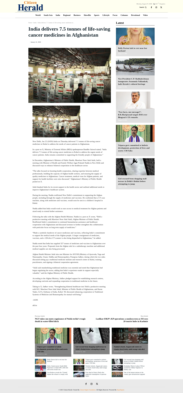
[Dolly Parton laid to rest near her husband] (135, 36)
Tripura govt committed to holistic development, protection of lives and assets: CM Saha (134, 148)
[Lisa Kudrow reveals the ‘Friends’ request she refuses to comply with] (40, 374)
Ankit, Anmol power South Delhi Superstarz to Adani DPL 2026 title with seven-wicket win (57, 367)
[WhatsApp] (109, 42)
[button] (143, 7)
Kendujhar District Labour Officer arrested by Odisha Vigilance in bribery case (134, 367)
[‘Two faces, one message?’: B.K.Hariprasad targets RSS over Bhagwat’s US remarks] (135, 100)
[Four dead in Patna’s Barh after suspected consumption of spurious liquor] (79, 374)
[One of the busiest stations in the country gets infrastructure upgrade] (117, 374)
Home (30, 23)
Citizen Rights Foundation (88, 390)
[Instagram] (156, 7)
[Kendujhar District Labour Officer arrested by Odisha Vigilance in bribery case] (117, 368)
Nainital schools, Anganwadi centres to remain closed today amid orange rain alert (96, 367)
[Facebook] (151, 7)
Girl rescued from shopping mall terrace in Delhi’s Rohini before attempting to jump (132, 181)
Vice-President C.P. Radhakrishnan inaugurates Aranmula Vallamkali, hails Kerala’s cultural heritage (133, 81)
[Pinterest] (104, 42)
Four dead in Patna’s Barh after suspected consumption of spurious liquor (95, 374)
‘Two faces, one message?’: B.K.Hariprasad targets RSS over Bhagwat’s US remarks (132, 114)
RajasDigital (120, 390)
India (34, 23)
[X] (161, 7)
